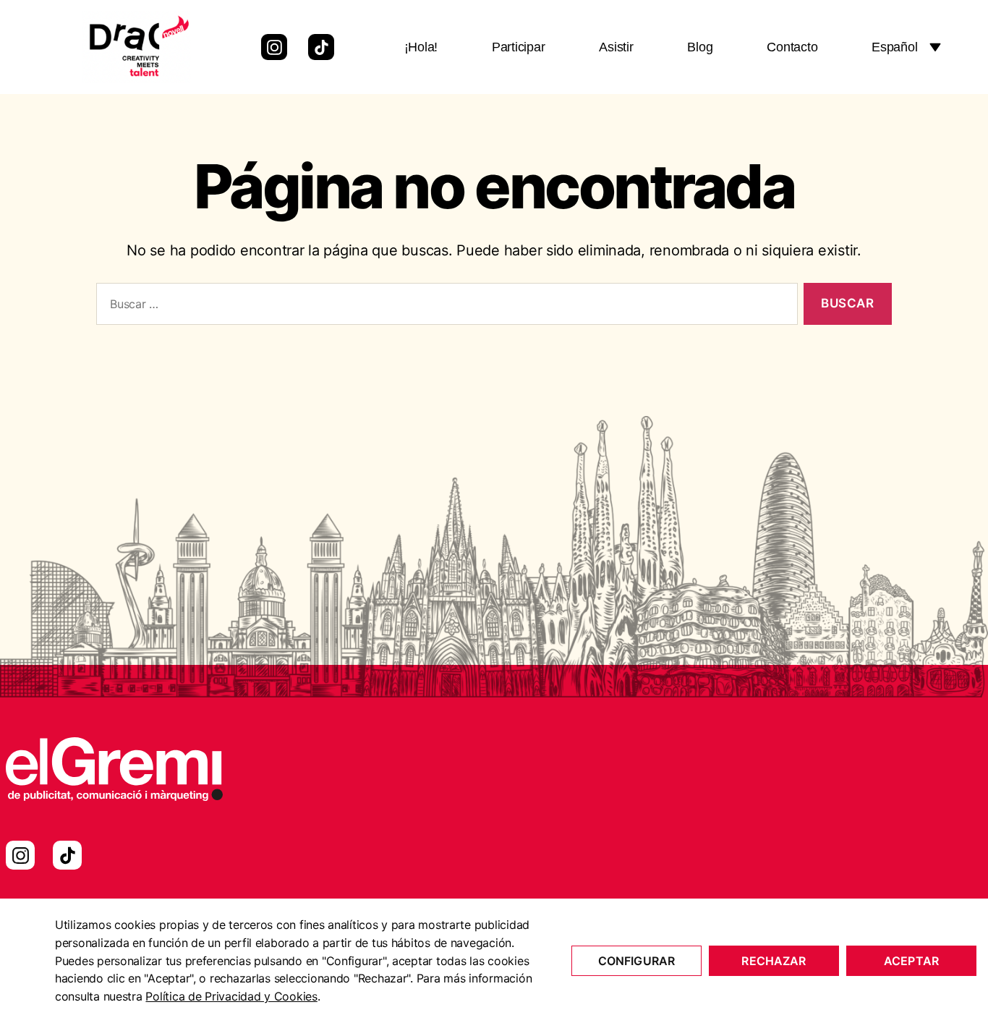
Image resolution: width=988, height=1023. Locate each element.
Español (894, 47)
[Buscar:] (444, 307)
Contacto (792, 47)
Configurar (637, 961)
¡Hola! (421, 47)
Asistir (616, 47)
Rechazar (773, 961)
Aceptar (911, 961)
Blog (699, 47)
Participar (518, 47)
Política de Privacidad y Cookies (231, 996)
